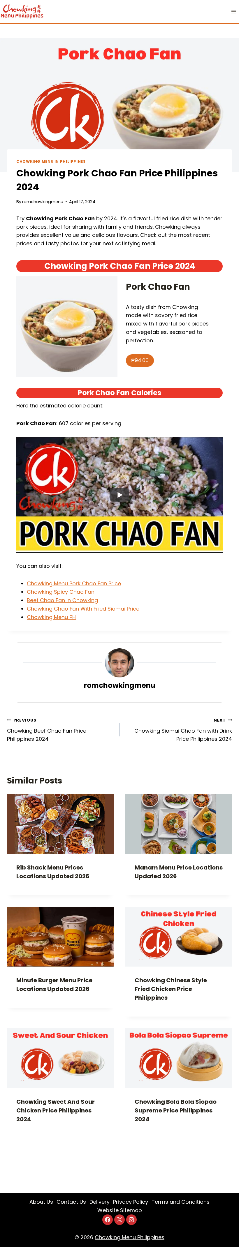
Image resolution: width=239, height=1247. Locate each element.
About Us (41, 1201)
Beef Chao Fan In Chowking (62, 600)
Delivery (99, 1201)
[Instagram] (131, 1219)
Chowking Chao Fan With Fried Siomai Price (83, 608)
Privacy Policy (130, 1201)
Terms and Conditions (181, 1201)
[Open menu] (233, 11)
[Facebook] (107, 1219)
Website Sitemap (119, 1210)
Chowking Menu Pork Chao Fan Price (74, 583)
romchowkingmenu (42, 202)
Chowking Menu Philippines (129, 1237)
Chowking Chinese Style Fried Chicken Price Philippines (171, 989)
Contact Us (71, 1201)
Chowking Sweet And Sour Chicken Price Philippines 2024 (55, 1110)
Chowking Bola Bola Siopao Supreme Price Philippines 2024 (176, 1110)
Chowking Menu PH (51, 617)
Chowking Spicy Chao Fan (60, 591)
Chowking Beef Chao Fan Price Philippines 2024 (46, 730)
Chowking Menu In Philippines (51, 161)
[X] (119, 1219)
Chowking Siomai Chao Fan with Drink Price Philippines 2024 (183, 730)
